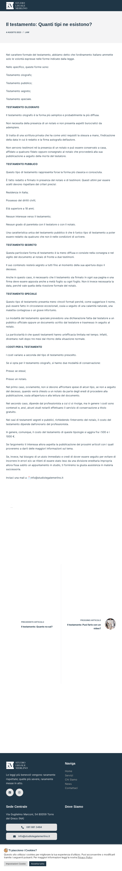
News (68, 783)
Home (68, 771)
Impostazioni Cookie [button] (16, 863)
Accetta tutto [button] (37, 863)
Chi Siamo (71, 779)
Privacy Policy (85, 857)
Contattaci (71, 788)
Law (27, 32)
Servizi (69, 775)
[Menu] (114, 5)
